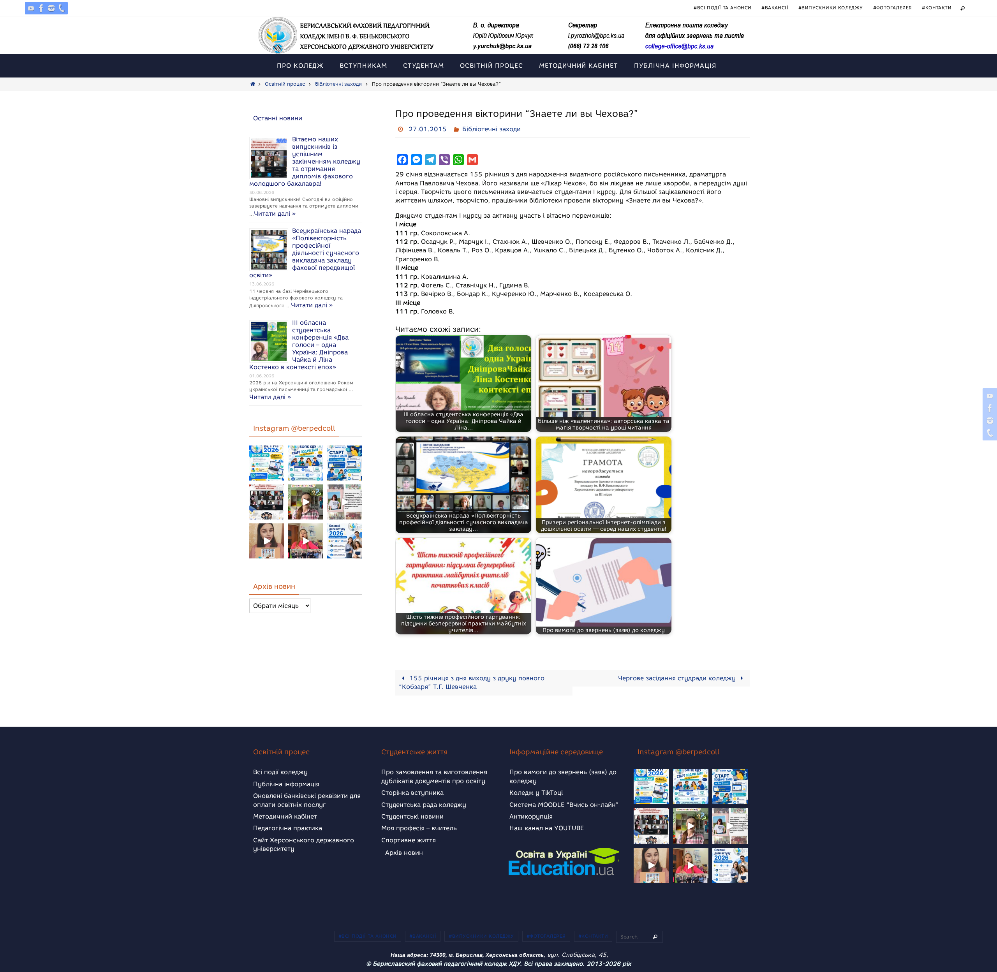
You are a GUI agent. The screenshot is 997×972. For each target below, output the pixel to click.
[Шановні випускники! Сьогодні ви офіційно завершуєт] (266, 501)
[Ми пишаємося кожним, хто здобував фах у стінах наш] (344, 501)
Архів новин (404, 852)
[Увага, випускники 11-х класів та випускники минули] (305, 463)
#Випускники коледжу (830, 8)
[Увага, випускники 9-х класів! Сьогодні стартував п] (344, 463)
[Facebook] (41, 8)
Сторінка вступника (412, 792)
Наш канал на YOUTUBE (546, 828)
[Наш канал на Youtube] (31, 8)
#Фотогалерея (892, 8)
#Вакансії (774, 8)
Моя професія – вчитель (419, 828)
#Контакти (936, 8)
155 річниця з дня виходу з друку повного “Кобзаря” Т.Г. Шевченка (471, 682)
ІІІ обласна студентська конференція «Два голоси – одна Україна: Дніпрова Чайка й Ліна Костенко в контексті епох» (299, 345)
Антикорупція (531, 816)
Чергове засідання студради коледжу (678, 678)
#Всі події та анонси (722, 8)
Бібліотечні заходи (338, 84)
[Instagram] (51, 8)
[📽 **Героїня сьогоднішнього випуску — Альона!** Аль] (305, 501)
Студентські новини (412, 816)
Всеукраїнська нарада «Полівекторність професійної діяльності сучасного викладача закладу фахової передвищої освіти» (305, 253)
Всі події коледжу (280, 772)
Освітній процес (285, 84)
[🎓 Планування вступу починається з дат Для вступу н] (344, 540)
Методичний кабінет (285, 816)
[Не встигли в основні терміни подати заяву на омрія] (266, 463)
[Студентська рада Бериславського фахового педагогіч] (266, 540)
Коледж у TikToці (536, 792)
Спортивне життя (408, 840)
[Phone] (61, 8)
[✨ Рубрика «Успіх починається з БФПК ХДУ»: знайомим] (305, 540)
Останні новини (277, 118)
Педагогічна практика (287, 828)
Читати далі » (275, 213)
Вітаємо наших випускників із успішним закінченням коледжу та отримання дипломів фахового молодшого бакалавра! (304, 161)
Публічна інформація (286, 784)
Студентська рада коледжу (423, 804)
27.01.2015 (428, 129)
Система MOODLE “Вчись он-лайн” (564, 804)
